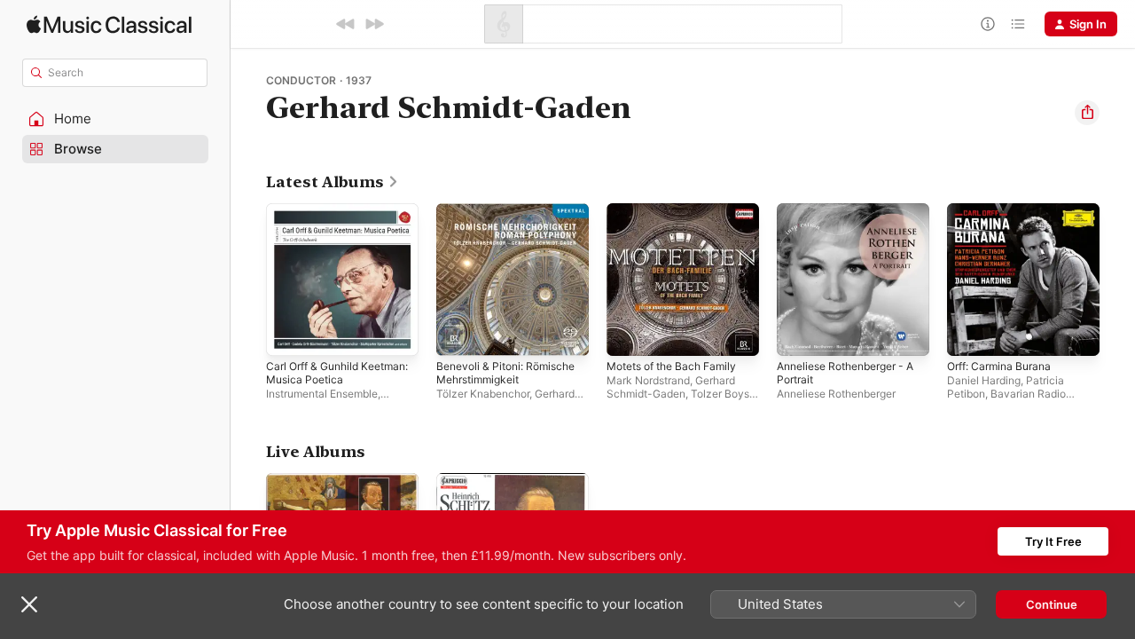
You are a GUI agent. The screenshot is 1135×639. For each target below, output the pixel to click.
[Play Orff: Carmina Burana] (969, 333)
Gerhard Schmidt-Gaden (671, 387)
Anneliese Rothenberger (836, 393)
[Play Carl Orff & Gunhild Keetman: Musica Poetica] (288, 333)
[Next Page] (1117, 279)
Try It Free (1053, 541)
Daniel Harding (984, 380)
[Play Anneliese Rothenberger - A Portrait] (799, 333)
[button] (115, 119)
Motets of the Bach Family (679, 210)
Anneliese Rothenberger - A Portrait (849, 217)
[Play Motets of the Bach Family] (628, 333)
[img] (109, 24)
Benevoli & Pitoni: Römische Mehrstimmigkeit (512, 217)
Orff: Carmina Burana (1004, 210)
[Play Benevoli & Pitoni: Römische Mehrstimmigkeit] (458, 333)
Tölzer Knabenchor (482, 393)
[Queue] (1018, 24)
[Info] (988, 24)
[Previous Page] (248, 279)
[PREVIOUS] (346, 24)
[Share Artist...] (1087, 112)
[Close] (29, 604)
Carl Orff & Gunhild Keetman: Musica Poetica (335, 217)
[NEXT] (374, 24)
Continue (1051, 604)
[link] (332, 182)
